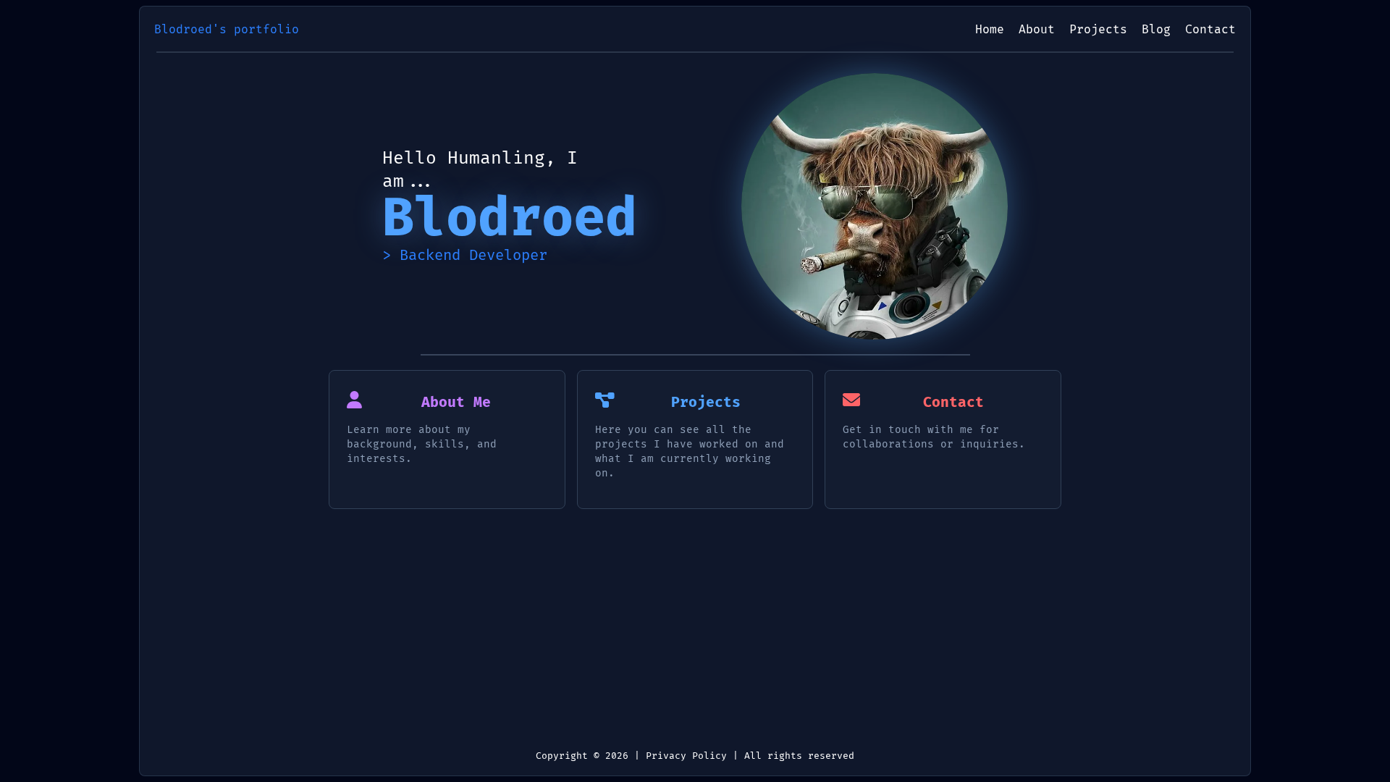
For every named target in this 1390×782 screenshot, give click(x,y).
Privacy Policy (686, 756)
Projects (1098, 29)
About (1037, 29)
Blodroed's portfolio (226, 29)
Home (989, 29)
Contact (1210, 29)
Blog (1156, 29)
